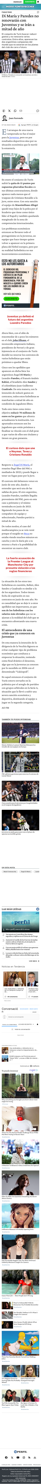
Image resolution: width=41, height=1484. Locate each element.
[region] (20, 1038)
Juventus (14, 137)
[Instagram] (24, 1457)
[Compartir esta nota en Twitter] (9, 111)
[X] (12, 1457)
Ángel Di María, (22, 464)
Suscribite (30, 2)
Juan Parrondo (16, 118)
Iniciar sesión (24, 1009)
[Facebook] (6, 1457)
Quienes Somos (16, 1465)
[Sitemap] (35, 1458)
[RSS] (29, 1458)
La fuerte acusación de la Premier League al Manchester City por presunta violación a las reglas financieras (20, 565)
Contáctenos (27, 1465)
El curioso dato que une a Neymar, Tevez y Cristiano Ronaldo (20, 451)
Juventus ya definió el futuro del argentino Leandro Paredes (20, 319)
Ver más (33, 961)
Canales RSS (6, 1465)
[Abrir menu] (2, 6)
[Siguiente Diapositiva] (37, 984)
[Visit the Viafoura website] (34, 1066)
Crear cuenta (34, 1009)
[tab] (10, 1024)
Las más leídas (11, 909)
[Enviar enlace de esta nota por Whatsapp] (15, 111)
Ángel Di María (25, 871)
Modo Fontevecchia (10, 871)
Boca (27, 533)
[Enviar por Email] (21, 111)
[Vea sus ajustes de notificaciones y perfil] (38, 1)
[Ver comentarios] (37, 12)
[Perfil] (20, 1453)
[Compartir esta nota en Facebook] (4, 111)
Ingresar (17, 2)
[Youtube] (18, 1458)
